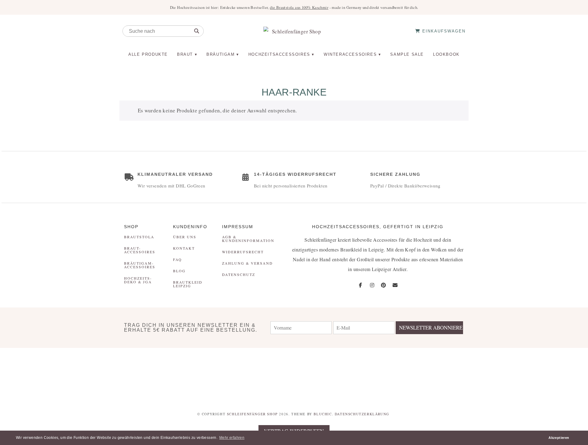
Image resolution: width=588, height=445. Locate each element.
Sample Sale (407, 54)
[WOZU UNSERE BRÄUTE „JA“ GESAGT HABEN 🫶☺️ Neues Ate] (147, 375)
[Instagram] (372, 285)
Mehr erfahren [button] (231, 438)
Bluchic (323, 414)
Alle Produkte (148, 54)
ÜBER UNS (184, 236)
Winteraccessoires (350, 54)
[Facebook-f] (361, 285)
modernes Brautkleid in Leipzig (351, 249)
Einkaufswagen (443, 31)
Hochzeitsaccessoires (279, 54)
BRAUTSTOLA (139, 236)
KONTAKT (184, 248)
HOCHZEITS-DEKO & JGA (138, 280)
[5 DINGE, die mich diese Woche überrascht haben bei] (441, 375)
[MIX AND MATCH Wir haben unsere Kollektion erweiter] (49, 375)
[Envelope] (395, 285)
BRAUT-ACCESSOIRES (139, 250)
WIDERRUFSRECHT (243, 251)
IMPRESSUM (237, 226)
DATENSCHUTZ (238, 274)
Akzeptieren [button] (558, 437)
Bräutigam (220, 54)
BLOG (179, 270)
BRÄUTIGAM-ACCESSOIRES (139, 265)
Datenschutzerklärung (362, 414)
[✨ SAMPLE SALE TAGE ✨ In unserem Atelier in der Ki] (539, 375)
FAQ (177, 259)
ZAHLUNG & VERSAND (247, 263)
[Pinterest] (383, 285)
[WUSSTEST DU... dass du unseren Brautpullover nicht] (343, 375)
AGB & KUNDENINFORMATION (248, 238)
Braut (185, 54)
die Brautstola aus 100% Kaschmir (299, 7)
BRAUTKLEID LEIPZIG (187, 284)
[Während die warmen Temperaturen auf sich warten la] (245, 375)
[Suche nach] (196, 31)
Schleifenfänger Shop (252, 414)
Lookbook (446, 54)
